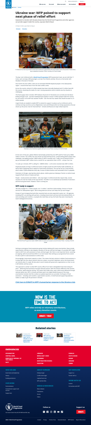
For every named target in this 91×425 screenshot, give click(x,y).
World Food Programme (41, 77)
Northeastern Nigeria (44, 361)
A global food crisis (41, 378)
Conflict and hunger (42, 375)
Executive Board (62, 420)
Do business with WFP (74, 386)
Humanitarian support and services (12, 389)
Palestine (40, 363)
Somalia (71, 353)
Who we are (42, 4)
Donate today (45, 316)
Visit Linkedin (55, 412)
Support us (71, 373)
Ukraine (18, 29)
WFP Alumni (71, 420)
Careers (71, 383)
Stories (19, 7)
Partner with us (72, 375)
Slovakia (24, 29)
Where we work (61, 4)
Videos (38, 397)
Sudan (71, 358)
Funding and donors (11, 378)
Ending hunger (41, 373)
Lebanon (40, 353)
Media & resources (72, 1)
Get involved (72, 4)
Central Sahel (10, 356)
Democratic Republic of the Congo (13, 359)
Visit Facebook (48, 412)
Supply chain (9, 393)
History (7, 375)
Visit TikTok (62, 412)
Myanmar (40, 358)
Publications (40, 391)
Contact (39, 420)
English (82, 1)
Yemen (71, 363)
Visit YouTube (58, 412)
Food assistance (9, 386)
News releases (40, 389)
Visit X (44, 412)
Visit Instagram (51, 412)
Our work (51, 4)
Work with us (75, 380)
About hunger (43, 370)
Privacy (45, 420)
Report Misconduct (80, 420)
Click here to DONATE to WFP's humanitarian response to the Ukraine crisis (45, 282)
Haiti (7, 362)
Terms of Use (52, 420)
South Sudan (73, 356)
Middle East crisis (43, 356)
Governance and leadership (12, 373)
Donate (82, 4)
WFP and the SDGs (41, 381)
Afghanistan (10, 353)
